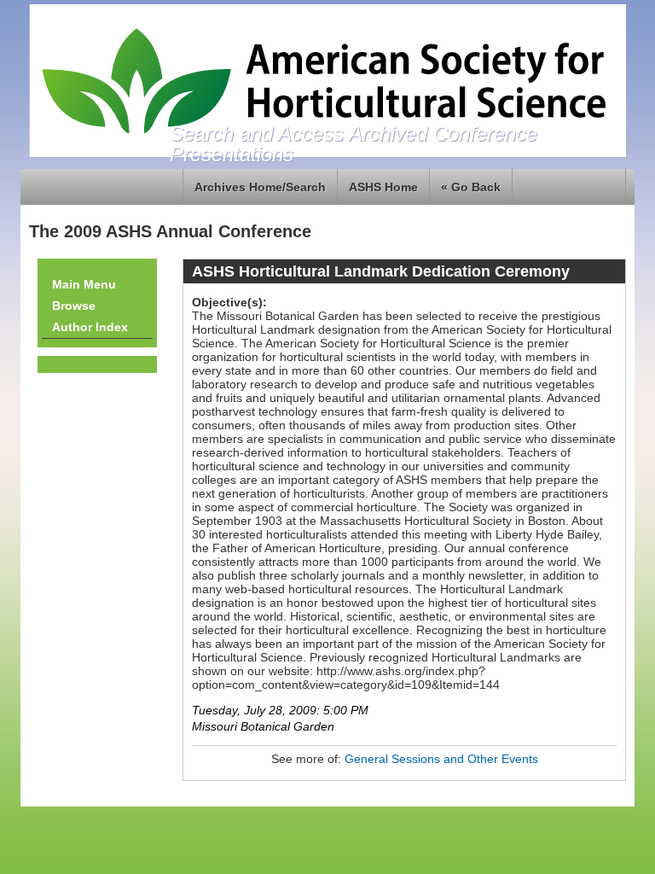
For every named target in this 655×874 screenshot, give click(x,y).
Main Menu (84, 284)
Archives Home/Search (260, 187)
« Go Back (471, 187)
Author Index (90, 327)
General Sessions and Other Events (441, 759)
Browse (74, 305)
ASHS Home (383, 187)
